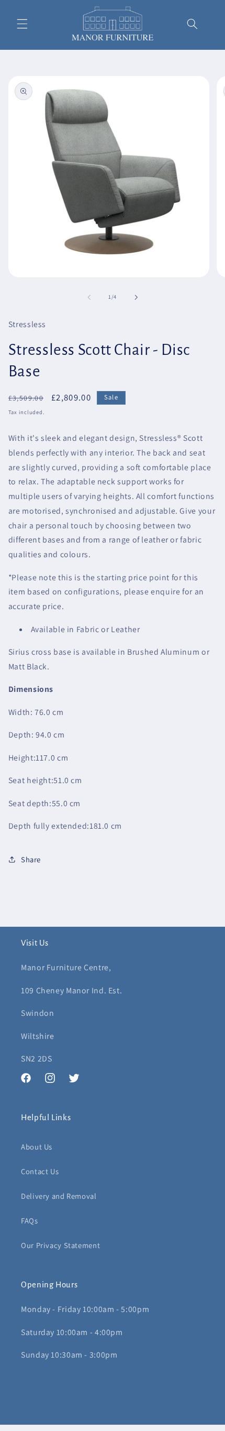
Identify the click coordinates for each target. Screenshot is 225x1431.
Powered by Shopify (158, 1425)
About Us (36, 1147)
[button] (22, 24)
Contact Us (40, 1171)
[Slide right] (136, 297)
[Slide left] (88, 297)
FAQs (29, 1221)
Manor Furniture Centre (96, 1425)
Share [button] (31, 859)
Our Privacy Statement (60, 1245)
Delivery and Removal (59, 1196)
